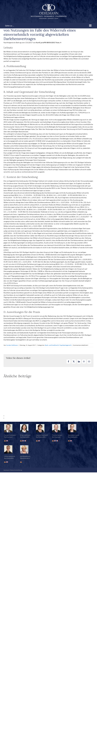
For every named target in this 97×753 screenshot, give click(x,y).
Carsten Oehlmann (12, 345)
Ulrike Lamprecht (9, 456)
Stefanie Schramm (73, 435)
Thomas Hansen (57, 435)
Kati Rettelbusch (25, 456)
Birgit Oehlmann (25, 435)
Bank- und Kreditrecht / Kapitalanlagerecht (58, 345)
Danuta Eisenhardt (42, 435)
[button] (48, 416)
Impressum (6, 470)
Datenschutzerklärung (16, 470)
